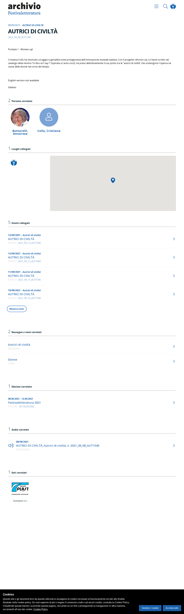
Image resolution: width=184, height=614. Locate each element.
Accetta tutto (172, 608)
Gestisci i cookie (150, 608)
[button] (113, 180)
